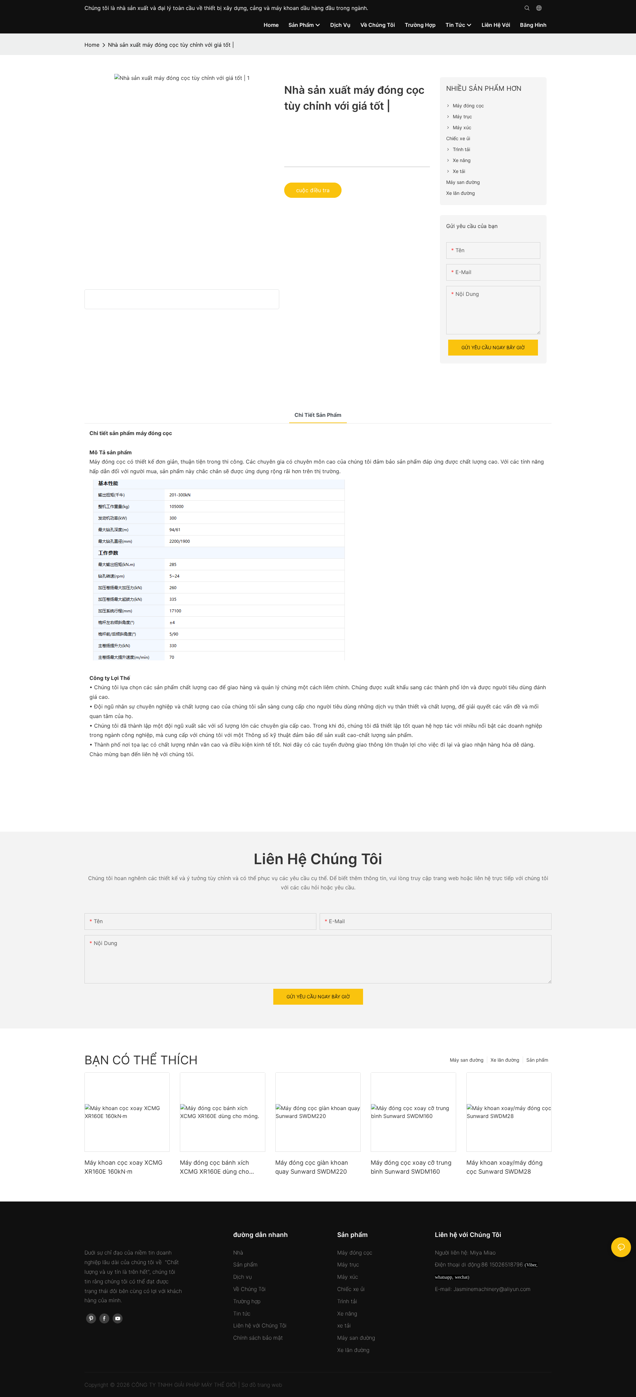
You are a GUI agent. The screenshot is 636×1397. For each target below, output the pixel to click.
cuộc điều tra (313, 190)
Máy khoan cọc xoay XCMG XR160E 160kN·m (123, 1167)
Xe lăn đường (505, 1060)
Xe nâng (347, 1313)
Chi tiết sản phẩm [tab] (318, 415)
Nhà (238, 1252)
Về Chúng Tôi (249, 1289)
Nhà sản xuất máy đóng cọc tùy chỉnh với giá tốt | (171, 44)
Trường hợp (246, 1301)
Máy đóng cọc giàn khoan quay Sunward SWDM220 (311, 1167)
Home (91, 44)
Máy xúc (347, 1276)
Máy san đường (467, 1060)
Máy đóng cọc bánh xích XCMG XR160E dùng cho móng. (214, 1167)
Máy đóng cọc (354, 1252)
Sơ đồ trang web (261, 1384)
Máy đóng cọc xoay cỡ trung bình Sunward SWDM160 (411, 1167)
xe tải (344, 1325)
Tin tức (241, 1313)
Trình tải (347, 1301)
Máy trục (348, 1264)
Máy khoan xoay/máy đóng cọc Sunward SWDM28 (504, 1167)
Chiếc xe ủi (351, 1289)
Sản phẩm (537, 1060)
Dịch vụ (242, 1276)
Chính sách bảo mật (258, 1337)
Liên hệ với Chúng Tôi (260, 1325)
